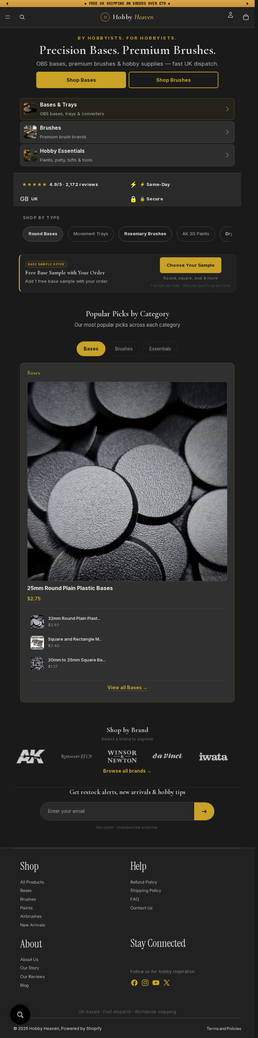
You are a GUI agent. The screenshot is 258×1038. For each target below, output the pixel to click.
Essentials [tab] (160, 348)
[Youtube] (156, 982)
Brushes (28, 899)
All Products (32, 882)
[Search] (22, 17)
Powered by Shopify (81, 1028)
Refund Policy (143, 882)
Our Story (29, 967)
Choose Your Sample (191, 265)
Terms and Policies (224, 1028)
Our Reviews (32, 976)
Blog (24, 984)
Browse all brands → (127, 771)
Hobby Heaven (44, 1028)
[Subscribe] (204, 811)
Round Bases (43, 233)
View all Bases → (127, 687)
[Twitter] (167, 982)
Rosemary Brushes (145, 233)
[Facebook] (134, 982)
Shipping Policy (145, 890)
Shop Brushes (173, 80)
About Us (29, 959)
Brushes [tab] (124, 348)
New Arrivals (32, 924)
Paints (26, 907)
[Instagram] (145, 982)
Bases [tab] (91, 348)
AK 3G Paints (195, 233)
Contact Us (141, 907)
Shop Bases (81, 80)
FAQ (134, 899)
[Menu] (7, 17)
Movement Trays (91, 233)
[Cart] (246, 17)
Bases (26, 890)
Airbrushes (31, 916)
